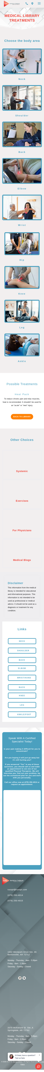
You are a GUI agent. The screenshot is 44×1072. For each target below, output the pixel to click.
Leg (22, 705)
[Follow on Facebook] (20, 978)
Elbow (22, 668)
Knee (22, 696)
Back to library (22, 417)
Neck (22, 641)
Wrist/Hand (24, 678)
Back (22, 660)
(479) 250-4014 (30, 782)
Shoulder (23, 651)
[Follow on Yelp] (24, 978)
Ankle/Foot (24, 714)
